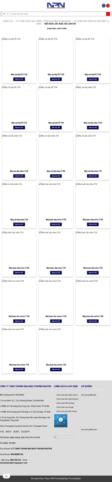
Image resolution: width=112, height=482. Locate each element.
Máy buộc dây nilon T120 (93, 220)
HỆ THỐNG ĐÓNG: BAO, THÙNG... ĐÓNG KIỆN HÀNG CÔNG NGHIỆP (43, 21)
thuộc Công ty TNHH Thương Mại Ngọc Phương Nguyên (60, 478)
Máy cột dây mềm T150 (93, 123)
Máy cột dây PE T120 (56, 74)
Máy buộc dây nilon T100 (19, 268)
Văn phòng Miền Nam (89, 429)
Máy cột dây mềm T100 (56, 171)
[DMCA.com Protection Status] (61, 420)
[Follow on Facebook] (104, 6)
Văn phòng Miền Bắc (88, 395)
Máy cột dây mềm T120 (19, 171)
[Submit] (108, 14)
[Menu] (3, 6)
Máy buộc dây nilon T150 (56, 220)
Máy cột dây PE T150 (19, 74)
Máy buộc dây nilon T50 (92, 268)
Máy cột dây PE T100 (93, 74)
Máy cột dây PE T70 (19, 123)
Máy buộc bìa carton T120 (19, 316)
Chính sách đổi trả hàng (65, 403)
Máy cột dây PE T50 (56, 123)
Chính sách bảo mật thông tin (67, 399)
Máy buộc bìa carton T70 (19, 365)
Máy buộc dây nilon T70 (56, 268)
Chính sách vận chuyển (65, 407)
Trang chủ (8, 21)
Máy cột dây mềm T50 (19, 220)
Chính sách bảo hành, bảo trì (67, 395)
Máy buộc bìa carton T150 (56, 316)
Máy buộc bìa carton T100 (92, 316)
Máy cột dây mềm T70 (92, 171)
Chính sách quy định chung (66, 411)
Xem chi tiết (19, 79)
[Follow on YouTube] (108, 6)
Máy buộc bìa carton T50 (56, 365)
